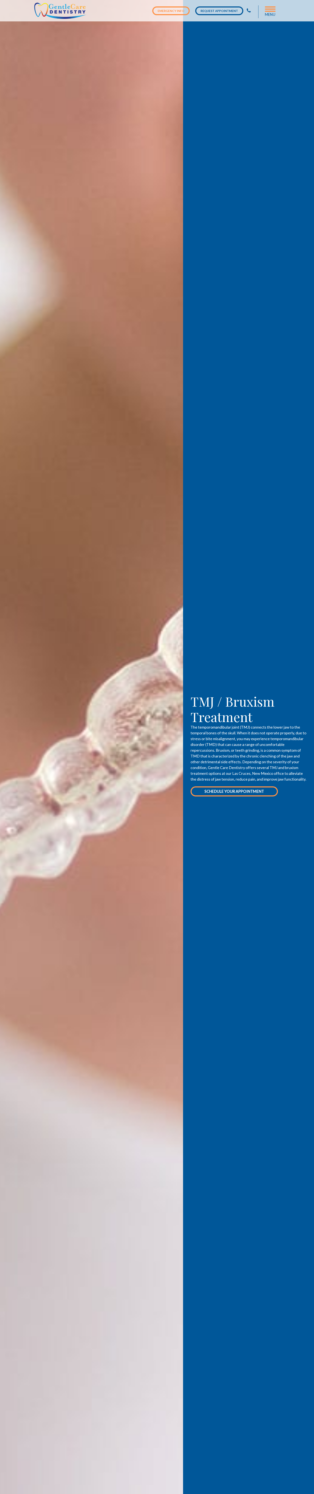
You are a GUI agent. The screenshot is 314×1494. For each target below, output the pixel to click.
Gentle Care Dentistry (61, 10)
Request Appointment (219, 11)
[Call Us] (249, 10)
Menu (270, 14)
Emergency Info (171, 11)
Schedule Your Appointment (234, 791)
